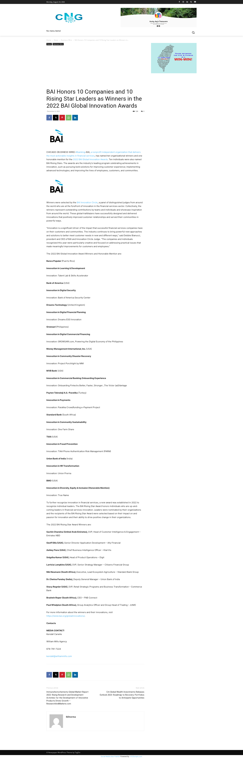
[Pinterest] (62, 117)
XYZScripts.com (136, 756)
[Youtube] (195, 2)
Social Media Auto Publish (110, 756)
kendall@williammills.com (59, 656)
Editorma (71, 716)
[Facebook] (179, 2)
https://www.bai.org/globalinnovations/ (65, 616)
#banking (80, 152)
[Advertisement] (95, 67)
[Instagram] (183, 2)
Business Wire (66, 40)
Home (48, 40)
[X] (191, 2)
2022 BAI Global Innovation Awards (90, 159)
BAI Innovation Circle (87, 202)
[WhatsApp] (68, 117)
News (56, 40)
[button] (193, 32)
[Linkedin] (187, 2)
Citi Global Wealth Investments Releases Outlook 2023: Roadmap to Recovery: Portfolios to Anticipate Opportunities (122, 695)
